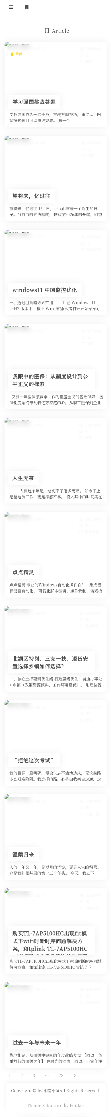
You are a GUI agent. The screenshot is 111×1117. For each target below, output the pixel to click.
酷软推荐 (93, 249)
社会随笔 (92, 625)
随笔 (88, 61)
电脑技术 (92, 907)
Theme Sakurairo (45, 1105)
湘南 (90, 155)
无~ (88, 54)
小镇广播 (92, 813)
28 (61, 1075)
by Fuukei (74, 1105)
